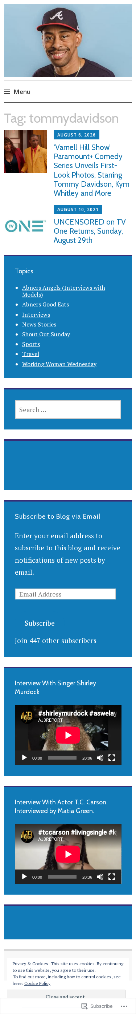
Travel (30, 354)
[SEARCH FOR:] (68, 409)
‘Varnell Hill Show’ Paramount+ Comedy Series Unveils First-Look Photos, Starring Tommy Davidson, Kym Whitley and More (91, 170)
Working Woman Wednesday (59, 364)
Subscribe (40, 622)
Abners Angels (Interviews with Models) (63, 291)
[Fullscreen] (111, 757)
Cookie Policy (37, 983)
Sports (31, 344)
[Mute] (100, 757)
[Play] (24, 757)
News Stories (39, 324)
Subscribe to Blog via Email (57, 516)
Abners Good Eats (45, 304)
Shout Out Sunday (46, 334)
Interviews (36, 314)
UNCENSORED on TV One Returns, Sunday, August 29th (90, 231)
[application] (68, 735)
